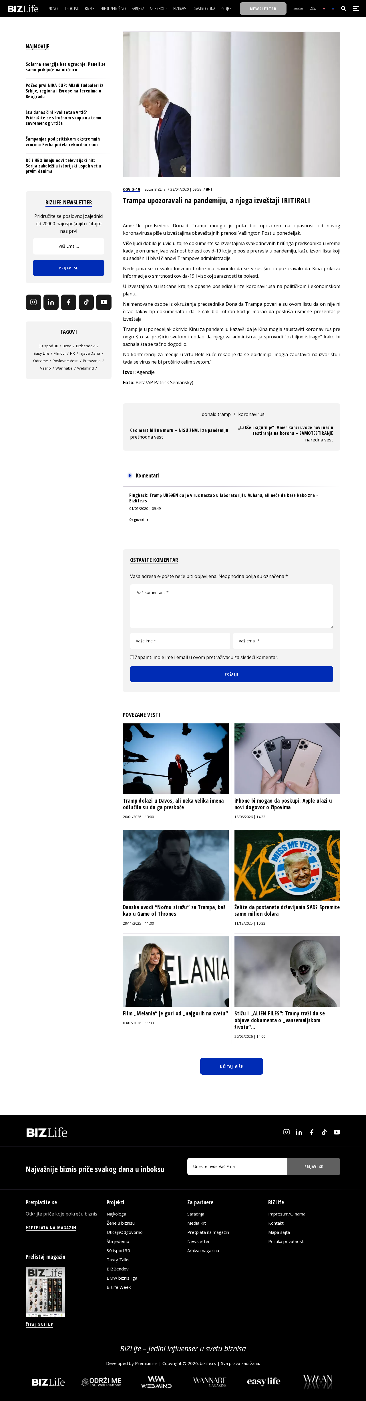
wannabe (64, 368)
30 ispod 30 (48, 345)
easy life (41, 353)
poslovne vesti (65, 360)
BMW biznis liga (122, 1278)
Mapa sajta (279, 1232)
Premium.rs (146, 1363)
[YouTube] (104, 302)
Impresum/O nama (286, 1214)
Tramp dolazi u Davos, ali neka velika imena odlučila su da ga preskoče (173, 804)
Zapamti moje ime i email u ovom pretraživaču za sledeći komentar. (206, 657)
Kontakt (276, 1223)
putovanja (92, 360)
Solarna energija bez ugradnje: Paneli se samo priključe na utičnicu (66, 67)
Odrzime (40, 360)
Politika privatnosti (286, 1241)
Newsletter (198, 1241)
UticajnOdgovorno (125, 1232)
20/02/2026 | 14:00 (249, 1036)
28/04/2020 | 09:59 (185, 189)
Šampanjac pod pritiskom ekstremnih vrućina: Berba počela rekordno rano (63, 141)
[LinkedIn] (51, 302)
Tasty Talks (118, 1259)
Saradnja (195, 1214)
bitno (67, 345)
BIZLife (160, 189)
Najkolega (116, 1214)
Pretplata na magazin (208, 1232)
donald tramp (216, 414)
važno (45, 368)
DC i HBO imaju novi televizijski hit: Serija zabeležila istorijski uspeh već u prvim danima (63, 165)
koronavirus (251, 414)
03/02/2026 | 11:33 (138, 1023)
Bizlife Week (119, 1287)
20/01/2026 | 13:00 (138, 816)
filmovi (59, 353)
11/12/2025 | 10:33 (249, 923)
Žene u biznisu (121, 1223)
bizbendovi (86, 345)
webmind (85, 368)
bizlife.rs (208, 1363)
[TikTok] (86, 302)
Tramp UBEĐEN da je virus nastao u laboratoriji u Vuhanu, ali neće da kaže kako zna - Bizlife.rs (223, 498)
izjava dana (89, 353)
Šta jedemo (118, 1241)
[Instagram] (33, 302)
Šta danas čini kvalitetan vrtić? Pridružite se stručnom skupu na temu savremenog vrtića (64, 117)
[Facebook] (68, 302)
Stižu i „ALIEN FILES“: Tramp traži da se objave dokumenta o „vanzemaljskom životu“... (279, 1020)
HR (72, 353)
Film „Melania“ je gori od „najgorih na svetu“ (175, 1013)
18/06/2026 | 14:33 (249, 816)
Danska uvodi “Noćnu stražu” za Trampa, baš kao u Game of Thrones (174, 910)
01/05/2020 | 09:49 (145, 508)
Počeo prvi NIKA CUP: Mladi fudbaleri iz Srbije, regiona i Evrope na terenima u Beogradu (64, 90)
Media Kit (196, 1223)
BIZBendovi (118, 1269)
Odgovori (136, 519)
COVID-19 (131, 189)
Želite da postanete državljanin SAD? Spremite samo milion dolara (287, 910)
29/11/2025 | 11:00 (138, 923)
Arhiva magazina (203, 1250)
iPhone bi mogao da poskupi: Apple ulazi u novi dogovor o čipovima (283, 804)
